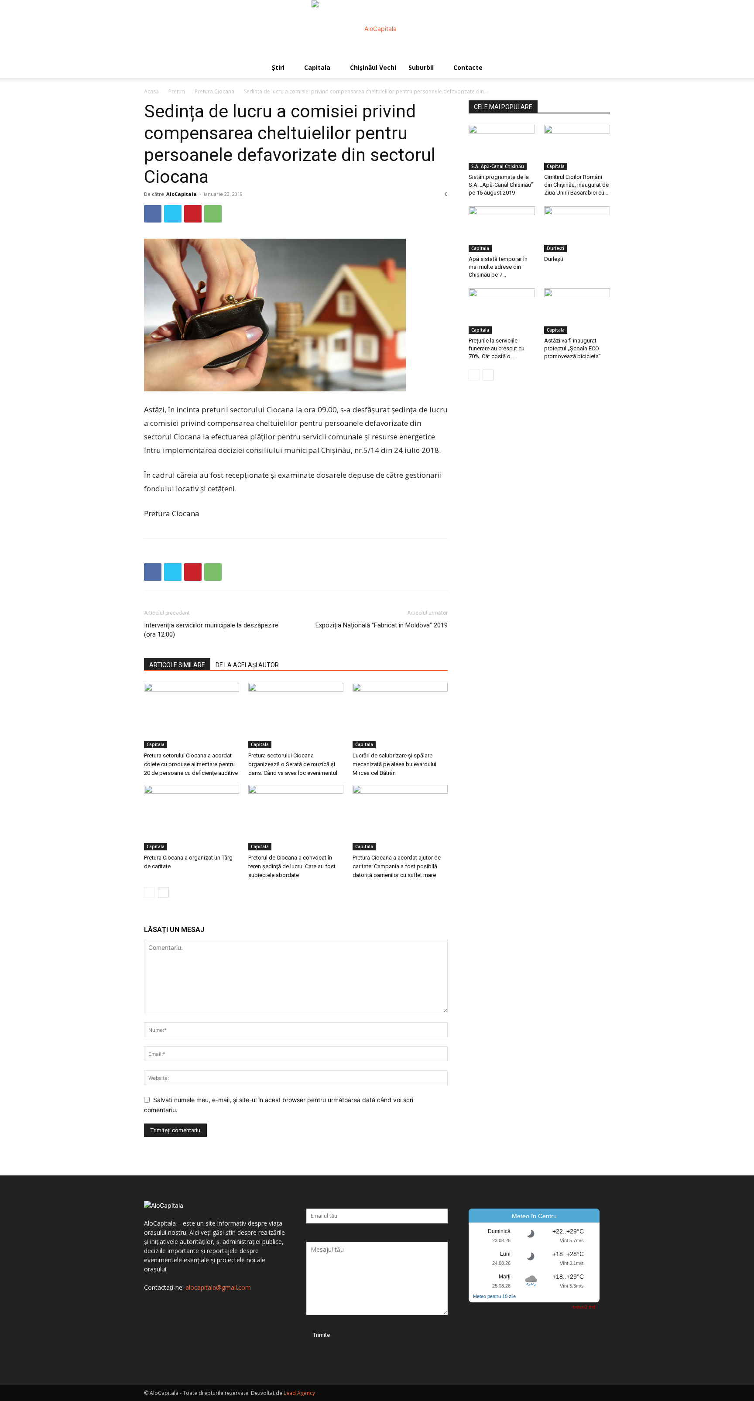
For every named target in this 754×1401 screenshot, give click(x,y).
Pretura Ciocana (214, 91)
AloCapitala (181, 194)
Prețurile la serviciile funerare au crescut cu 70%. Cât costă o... (496, 348)
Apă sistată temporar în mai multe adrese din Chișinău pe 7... (498, 267)
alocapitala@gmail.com (218, 1287)
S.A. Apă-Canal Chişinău (497, 166)
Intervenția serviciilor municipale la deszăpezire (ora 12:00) (211, 629)
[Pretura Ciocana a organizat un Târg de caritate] (191, 817)
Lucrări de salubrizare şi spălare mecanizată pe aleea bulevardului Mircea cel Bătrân (394, 764)
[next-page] (163, 892)
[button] (599, 68)
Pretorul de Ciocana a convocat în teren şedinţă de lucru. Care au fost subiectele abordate (292, 866)
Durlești (555, 248)
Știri (278, 67)
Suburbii (421, 67)
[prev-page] (149, 892)
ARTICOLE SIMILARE (177, 664)
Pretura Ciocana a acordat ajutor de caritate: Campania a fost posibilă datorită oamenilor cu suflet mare (397, 866)
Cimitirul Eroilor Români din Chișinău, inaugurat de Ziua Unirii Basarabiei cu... (576, 185)
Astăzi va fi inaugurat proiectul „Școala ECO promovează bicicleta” (572, 348)
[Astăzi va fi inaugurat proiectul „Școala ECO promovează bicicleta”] (577, 311)
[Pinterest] (193, 214)
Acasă (151, 91)
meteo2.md (583, 1306)
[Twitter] (173, 214)
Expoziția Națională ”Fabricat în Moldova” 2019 (381, 625)
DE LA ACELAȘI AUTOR (247, 664)
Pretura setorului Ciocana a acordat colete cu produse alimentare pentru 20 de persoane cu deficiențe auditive (191, 764)
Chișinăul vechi (373, 67)
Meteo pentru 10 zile (494, 1296)
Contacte (468, 67)
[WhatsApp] (213, 214)
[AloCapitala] (377, 28)
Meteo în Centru (534, 1216)
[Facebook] (152, 214)
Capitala (317, 67)
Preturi (176, 91)
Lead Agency (299, 1393)
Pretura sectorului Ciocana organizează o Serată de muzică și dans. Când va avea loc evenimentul (292, 764)
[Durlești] (577, 229)
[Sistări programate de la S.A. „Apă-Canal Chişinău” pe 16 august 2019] (502, 147)
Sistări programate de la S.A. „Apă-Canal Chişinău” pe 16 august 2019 (501, 185)
